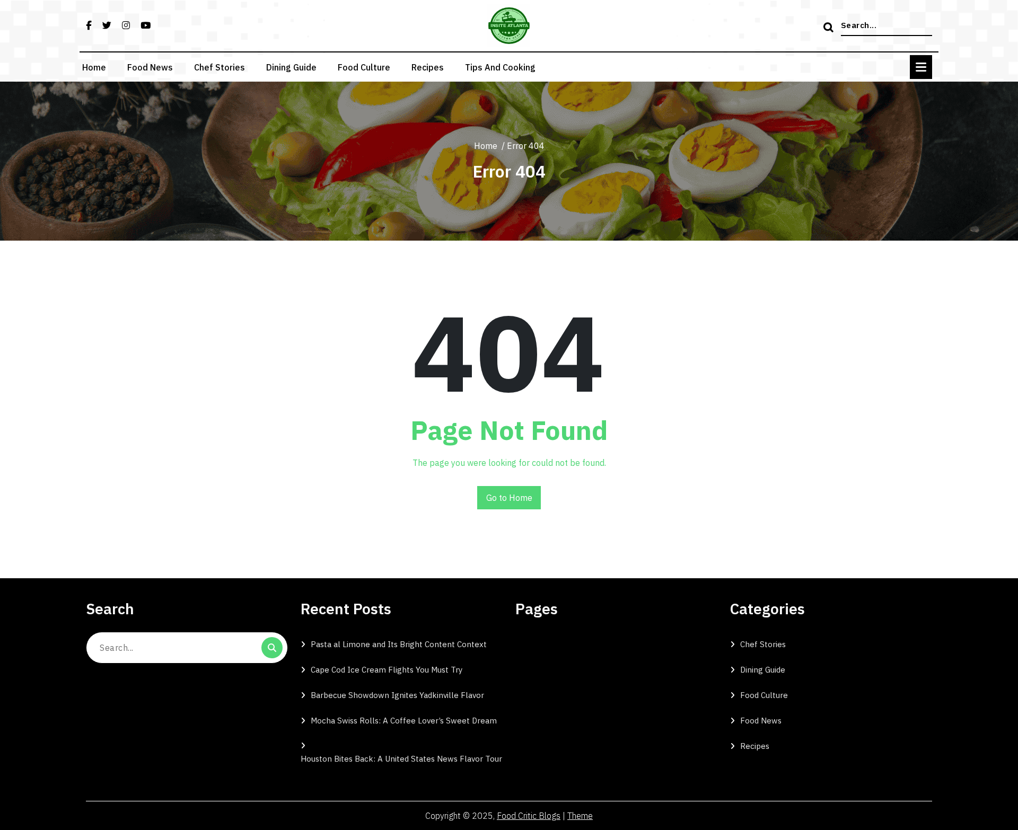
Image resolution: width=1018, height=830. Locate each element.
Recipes (427, 67)
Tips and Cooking (500, 67)
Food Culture (364, 67)
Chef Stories (219, 67)
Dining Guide (291, 67)
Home (94, 67)
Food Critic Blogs (528, 815)
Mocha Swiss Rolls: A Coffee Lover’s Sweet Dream (404, 721)
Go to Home (509, 497)
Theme (580, 815)
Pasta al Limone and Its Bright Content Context (399, 644)
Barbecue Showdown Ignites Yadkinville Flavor (397, 695)
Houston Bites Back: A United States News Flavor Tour (401, 759)
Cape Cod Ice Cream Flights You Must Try (386, 670)
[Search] (829, 28)
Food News (150, 67)
